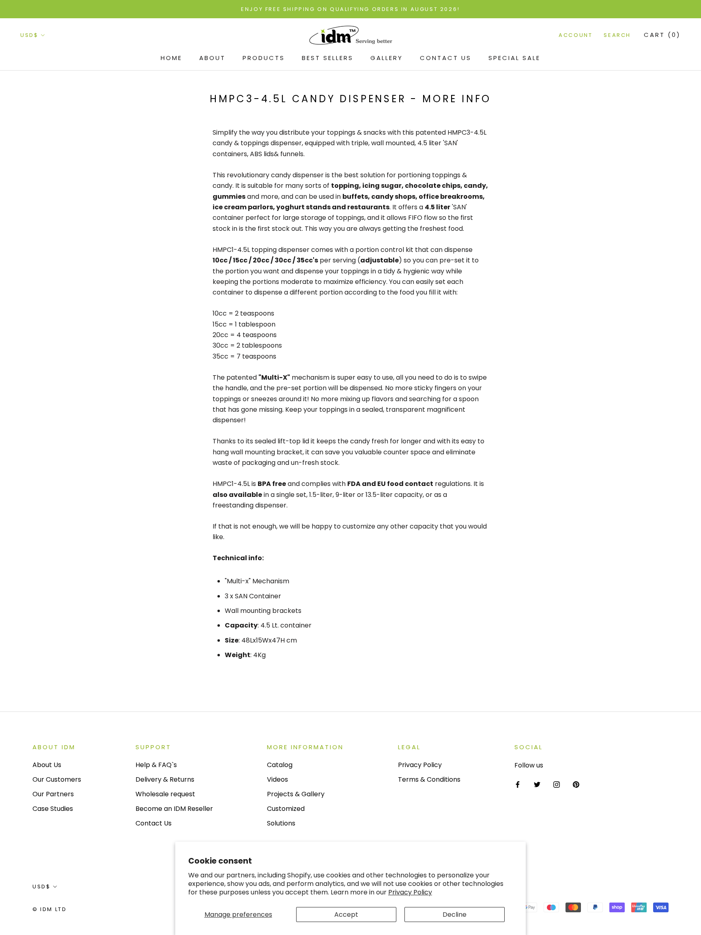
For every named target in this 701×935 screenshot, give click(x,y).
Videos (277, 779)
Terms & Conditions (429, 779)
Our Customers (56, 779)
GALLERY (386, 58)
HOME (171, 58)
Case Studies (52, 808)
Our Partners (53, 794)
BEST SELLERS (327, 58)
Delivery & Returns (164, 779)
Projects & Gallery (296, 794)
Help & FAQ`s (156, 764)
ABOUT (212, 58)
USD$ (29, 35)
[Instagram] (556, 784)
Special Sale (514, 58)
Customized (286, 808)
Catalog (279, 764)
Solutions (281, 823)
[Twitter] (537, 784)
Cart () (662, 35)
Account (575, 35)
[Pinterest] (576, 784)
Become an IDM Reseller (174, 808)
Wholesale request (165, 794)
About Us (46, 764)
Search (617, 35)
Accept (346, 914)
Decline (455, 914)
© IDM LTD (49, 909)
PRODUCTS (264, 58)
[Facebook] (517, 784)
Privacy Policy (410, 892)
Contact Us (445, 58)
